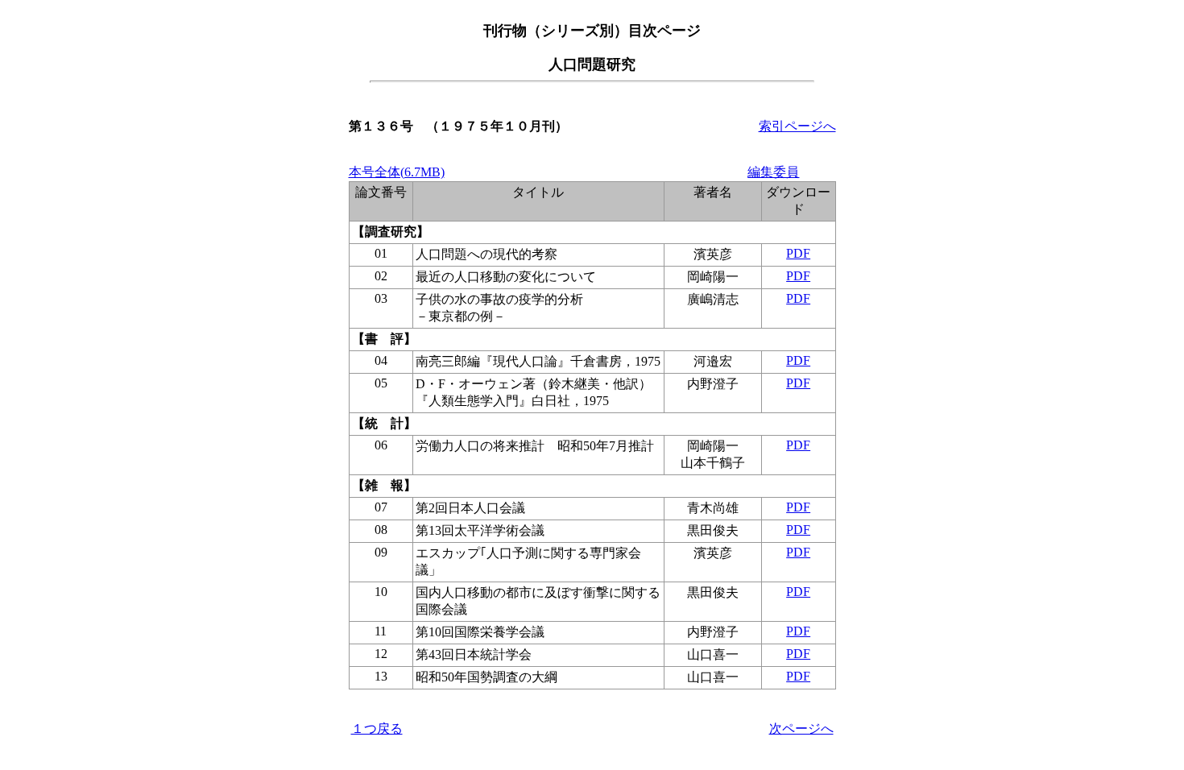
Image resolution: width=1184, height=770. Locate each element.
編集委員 (773, 172)
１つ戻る (377, 728)
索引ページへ (797, 126)
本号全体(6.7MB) (397, 172)
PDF (798, 253)
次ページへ (801, 728)
